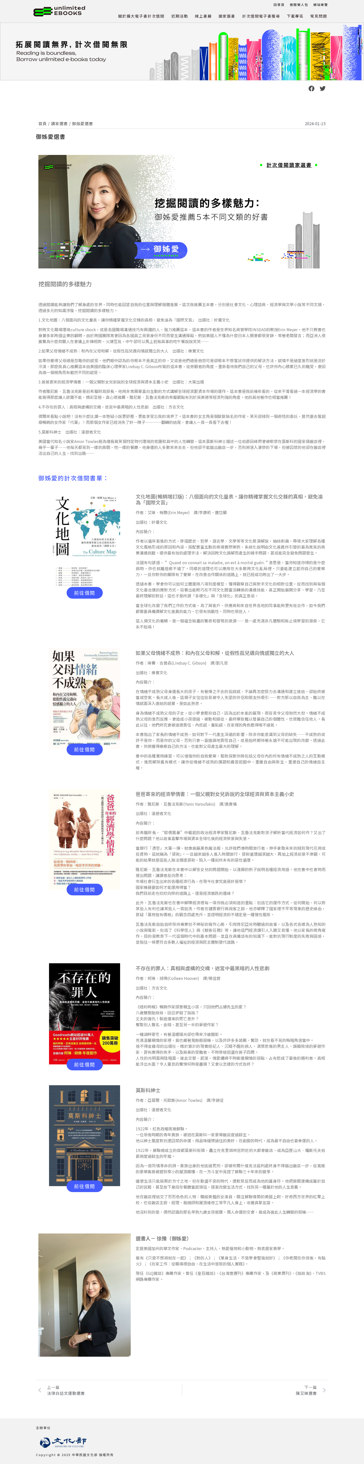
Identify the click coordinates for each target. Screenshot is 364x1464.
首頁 (42, 123)
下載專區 (295, 16)
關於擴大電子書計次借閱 (141, 16)
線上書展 (203, 16)
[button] (311, 88)
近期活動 (179, 16)
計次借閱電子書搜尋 (261, 16)
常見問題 (318, 16)
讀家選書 (226, 16)
